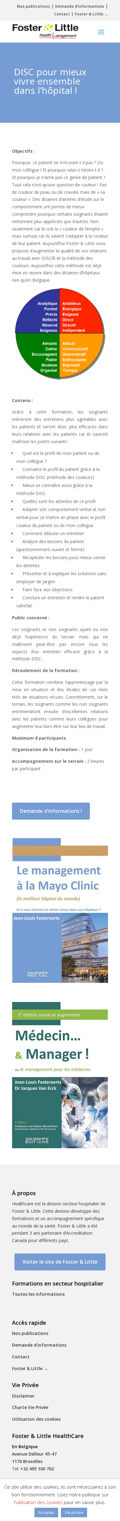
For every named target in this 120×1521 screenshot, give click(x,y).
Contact (62, 14)
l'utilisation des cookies (38, 1502)
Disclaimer (23, 1396)
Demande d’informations (79, 6)
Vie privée (74, 1512)
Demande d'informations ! (51, 811)
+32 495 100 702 (37, 1469)
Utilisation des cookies (36, 1419)
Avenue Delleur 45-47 (34, 1454)
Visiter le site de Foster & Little (60, 1261)
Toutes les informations (38, 1294)
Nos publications (33, 6)
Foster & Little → (91, 14)
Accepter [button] (46, 1512)
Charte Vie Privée (30, 1407)
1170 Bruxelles (27, 1461)
